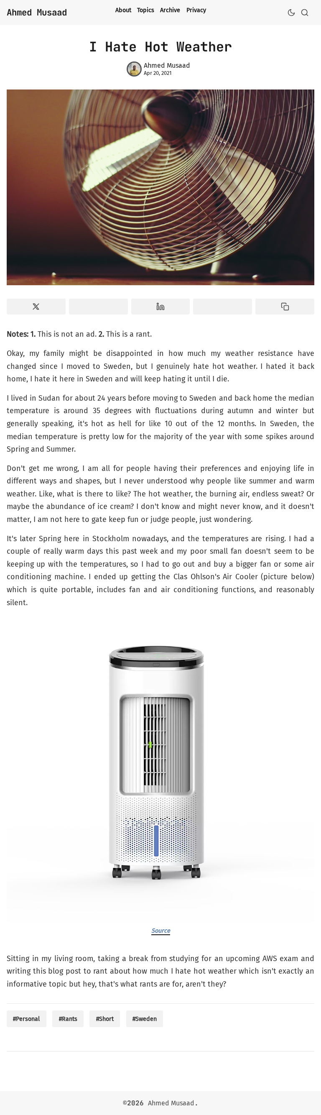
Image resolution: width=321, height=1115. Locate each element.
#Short (105, 1019)
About (123, 10)
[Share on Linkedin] (160, 307)
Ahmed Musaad (171, 1103)
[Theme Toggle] (291, 12)
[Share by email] (222, 307)
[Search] (304, 12)
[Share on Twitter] (36, 307)
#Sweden (144, 1019)
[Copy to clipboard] (284, 307)
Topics (145, 10)
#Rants (68, 1019)
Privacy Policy (205, 10)
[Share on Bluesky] (98, 307)
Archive (170, 10)
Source (160, 930)
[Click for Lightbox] (160, 769)
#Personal (26, 1019)
